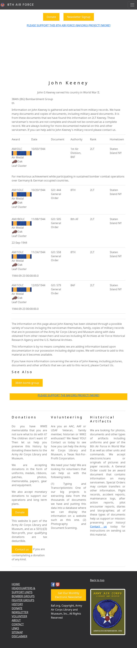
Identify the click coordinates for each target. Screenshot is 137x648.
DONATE (17, 608)
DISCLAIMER (19, 636)
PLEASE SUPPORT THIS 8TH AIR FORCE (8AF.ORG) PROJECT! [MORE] (68, 25)
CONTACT (18, 624)
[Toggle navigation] (132, 5)
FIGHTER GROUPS (23, 600)
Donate (51, 17)
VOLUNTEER (19, 616)
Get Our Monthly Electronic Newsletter (68, 595)
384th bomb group (27, 383)
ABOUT (16, 620)
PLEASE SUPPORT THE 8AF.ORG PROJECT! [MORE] (68, 395)
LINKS (15, 628)
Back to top (97, 580)
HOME (16, 584)
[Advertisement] (68, 55)
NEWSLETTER (20, 612)
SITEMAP (17, 632)
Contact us (22, 549)
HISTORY (17, 604)
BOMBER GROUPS (23, 596)
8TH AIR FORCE (19, 5)
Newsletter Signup (78, 17)
